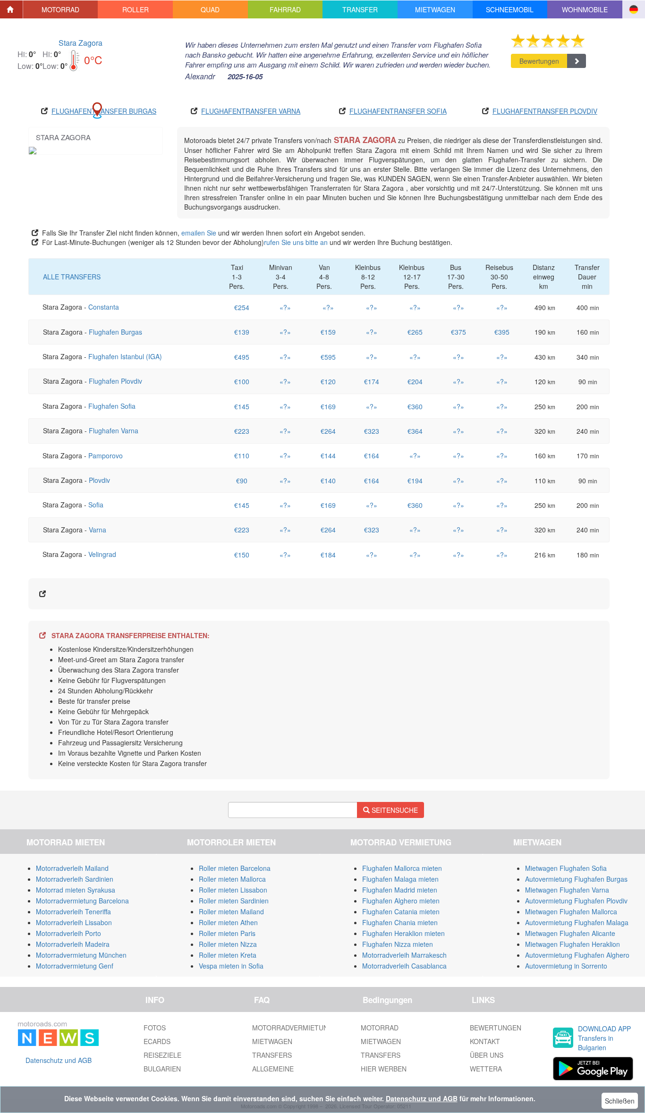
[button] (60, 9)
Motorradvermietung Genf (74, 965)
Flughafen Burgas (115, 332)
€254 (241, 307)
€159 (328, 332)
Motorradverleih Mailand (72, 868)
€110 (241, 455)
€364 (415, 431)
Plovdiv (99, 480)
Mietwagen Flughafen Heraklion (572, 944)
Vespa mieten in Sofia (231, 965)
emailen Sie (198, 232)
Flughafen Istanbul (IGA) (125, 356)
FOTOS (155, 1027)
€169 (328, 406)
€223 (241, 431)
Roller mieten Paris (227, 933)
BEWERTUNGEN (495, 1027)
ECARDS (157, 1041)
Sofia (95, 504)
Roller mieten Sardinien (234, 900)
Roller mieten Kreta (227, 955)
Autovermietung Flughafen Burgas (576, 879)
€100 (241, 381)
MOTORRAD (380, 1027)
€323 (371, 431)
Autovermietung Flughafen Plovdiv (576, 900)
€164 (371, 455)
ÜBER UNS (486, 1055)
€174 (371, 381)
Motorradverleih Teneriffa (73, 911)
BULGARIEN (162, 1068)
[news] (58, 1032)
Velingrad (102, 554)
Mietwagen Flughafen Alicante (570, 933)
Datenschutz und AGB (58, 1060)
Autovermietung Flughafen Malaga (576, 922)
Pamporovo (105, 455)
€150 (241, 554)
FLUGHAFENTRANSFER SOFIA (398, 111)
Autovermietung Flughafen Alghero (577, 955)
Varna (97, 529)
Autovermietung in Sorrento (566, 965)
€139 (241, 332)
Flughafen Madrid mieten (399, 889)
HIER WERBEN (384, 1068)
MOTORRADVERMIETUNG (292, 1027)
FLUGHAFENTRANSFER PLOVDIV (544, 111)
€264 (328, 431)
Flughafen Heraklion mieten (403, 933)
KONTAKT (485, 1041)
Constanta (103, 307)
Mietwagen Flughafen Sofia (566, 868)
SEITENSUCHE (394, 810)
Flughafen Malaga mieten (400, 879)
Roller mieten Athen (228, 922)
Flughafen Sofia (112, 406)
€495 (241, 357)
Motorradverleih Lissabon (74, 922)
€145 (241, 406)
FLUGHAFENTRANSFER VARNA (250, 111)
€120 (328, 381)
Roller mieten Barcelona (235, 868)
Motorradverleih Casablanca (404, 965)
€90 (241, 480)
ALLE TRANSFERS (72, 276)
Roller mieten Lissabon (233, 889)
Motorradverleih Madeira (73, 944)
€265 (415, 332)
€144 (328, 455)
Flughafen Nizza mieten (397, 944)
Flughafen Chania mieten (400, 922)
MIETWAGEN (272, 1041)
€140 (328, 480)
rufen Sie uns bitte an (296, 242)
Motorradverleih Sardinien (74, 879)
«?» (285, 307)
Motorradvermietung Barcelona (82, 900)
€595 (328, 357)
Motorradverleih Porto (68, 933)
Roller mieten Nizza (228, 944)
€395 (501, 332)
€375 (458, 332)
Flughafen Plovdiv (115, 381)
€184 (328, 554)
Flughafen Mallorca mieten (402, 868)
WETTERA (486, 1068)
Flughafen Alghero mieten (401, 900)
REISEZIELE (162, 1055)
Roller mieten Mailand (231, 911)
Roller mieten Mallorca (232, 879)
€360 (415, 406)
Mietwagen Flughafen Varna (567, 889)
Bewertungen (539, 61)
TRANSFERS (272, 1055)
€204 (415, 381)
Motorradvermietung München (81, 955)
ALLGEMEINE (273, 1068)
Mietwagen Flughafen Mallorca (571, 911)
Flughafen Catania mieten (401, 911)
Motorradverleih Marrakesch (404, 955)
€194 (415, 480)
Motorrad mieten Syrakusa (75, 889)
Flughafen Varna (113, 430)
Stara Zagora (80, 42)
